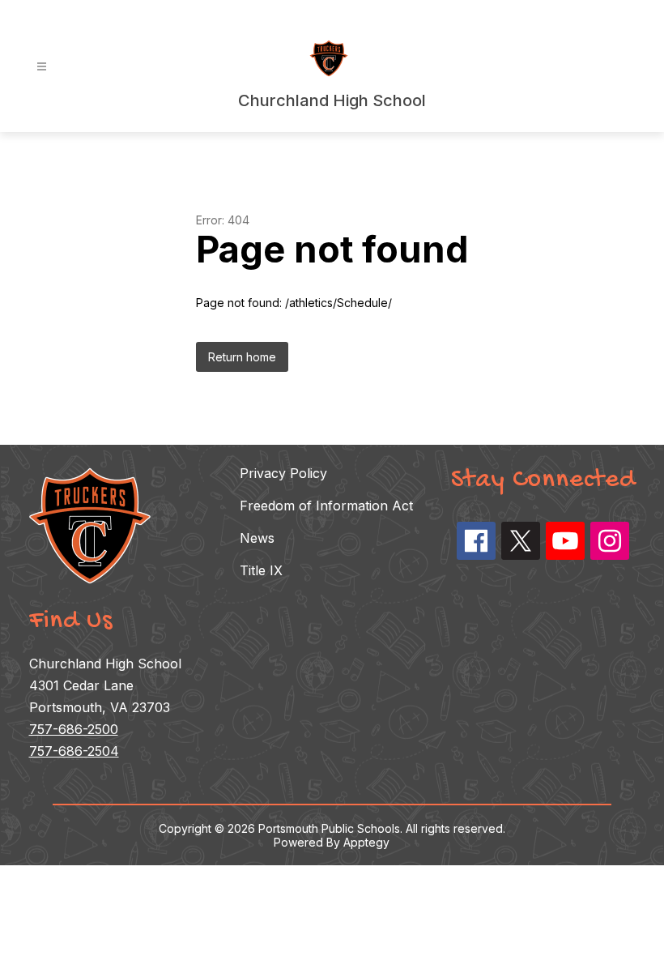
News (257, 538)
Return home (242, 357)
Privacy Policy (283, 473)
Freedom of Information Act (326, 505)
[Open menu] (41, 67)
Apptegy (366, 842)
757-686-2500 (73, 729)
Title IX (261, 570)
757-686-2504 (74, 751)
